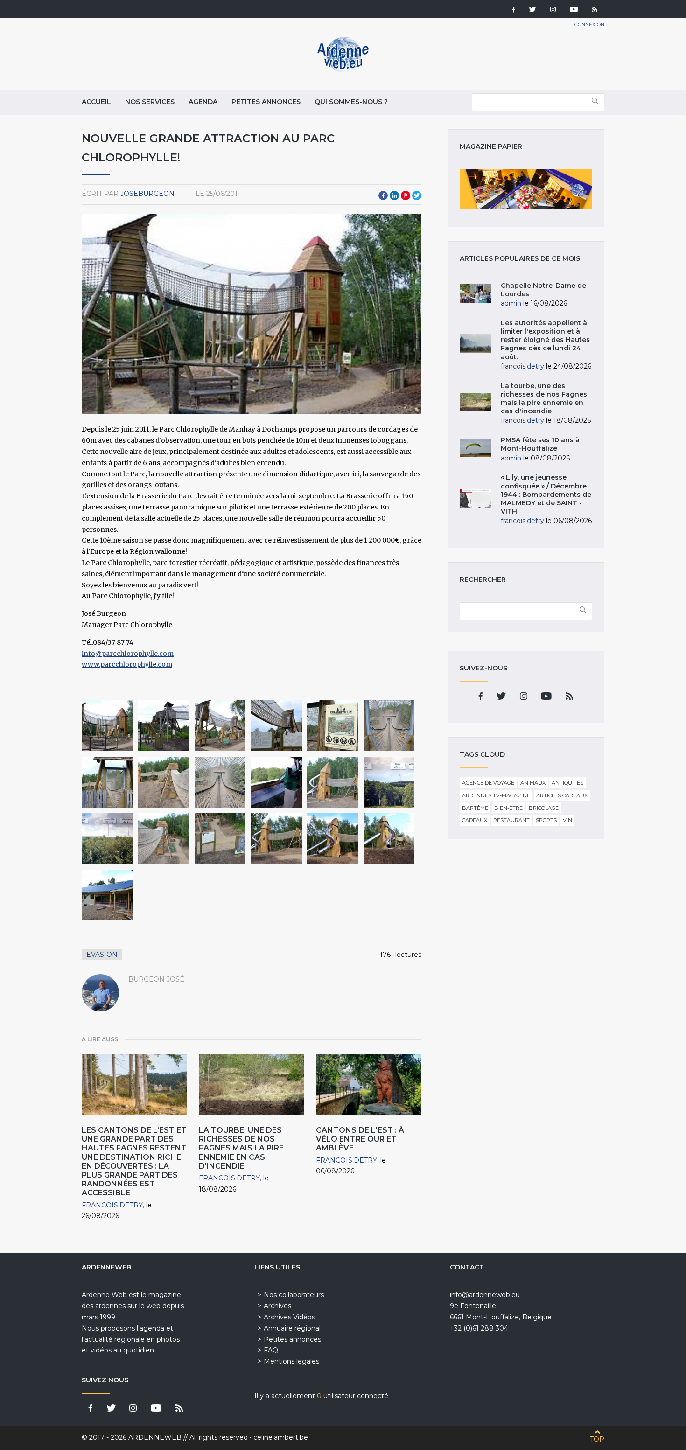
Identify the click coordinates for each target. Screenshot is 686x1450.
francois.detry (112, 1205)
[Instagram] (553, 10)
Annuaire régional (292, 1328)
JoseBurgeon (147, 193)
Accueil (96, 102)
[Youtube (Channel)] (573, 10)
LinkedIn (394, 195)
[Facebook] (514, 10)
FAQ (271, 1350)
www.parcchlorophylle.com (127, 664)
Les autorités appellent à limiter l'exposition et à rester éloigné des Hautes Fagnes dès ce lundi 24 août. (545, 340)
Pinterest (405, 195)
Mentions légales (291, 1361)
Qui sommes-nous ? (351, 102)
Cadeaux (474, 820)
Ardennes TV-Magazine (496, 795)
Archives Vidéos (289, 1317)
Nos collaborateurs (294, 1294)
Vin (567, 820)
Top (597, 1439)
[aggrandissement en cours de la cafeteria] (107, 895)
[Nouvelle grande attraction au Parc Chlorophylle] (107, 725)
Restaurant (511, 820)
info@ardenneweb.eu (485, 1294)
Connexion (589, 24)
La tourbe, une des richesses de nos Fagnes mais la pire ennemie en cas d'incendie (241, 1148)
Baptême (475, 808)
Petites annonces (266, 102)
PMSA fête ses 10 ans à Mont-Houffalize (540, 444)
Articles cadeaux (562, 795)
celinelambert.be (280, 1437)
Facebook (383, 195)
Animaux (533, 783)
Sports (546, 820)
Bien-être (508, 808)
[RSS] (594, 10)
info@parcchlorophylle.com (128, 653)
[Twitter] (533, 10)
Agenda (203, 102)
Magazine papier (526, 189)
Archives (277, 1306)
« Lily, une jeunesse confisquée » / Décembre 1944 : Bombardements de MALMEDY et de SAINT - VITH (546, 494)
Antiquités (567, 783)
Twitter (416, 195)
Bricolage (544, 808)
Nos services (150, 102)
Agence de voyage (488, 783)
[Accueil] (343, 70)
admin (511, 303)
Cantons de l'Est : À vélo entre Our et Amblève (360, 1139)
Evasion (102, 954)
